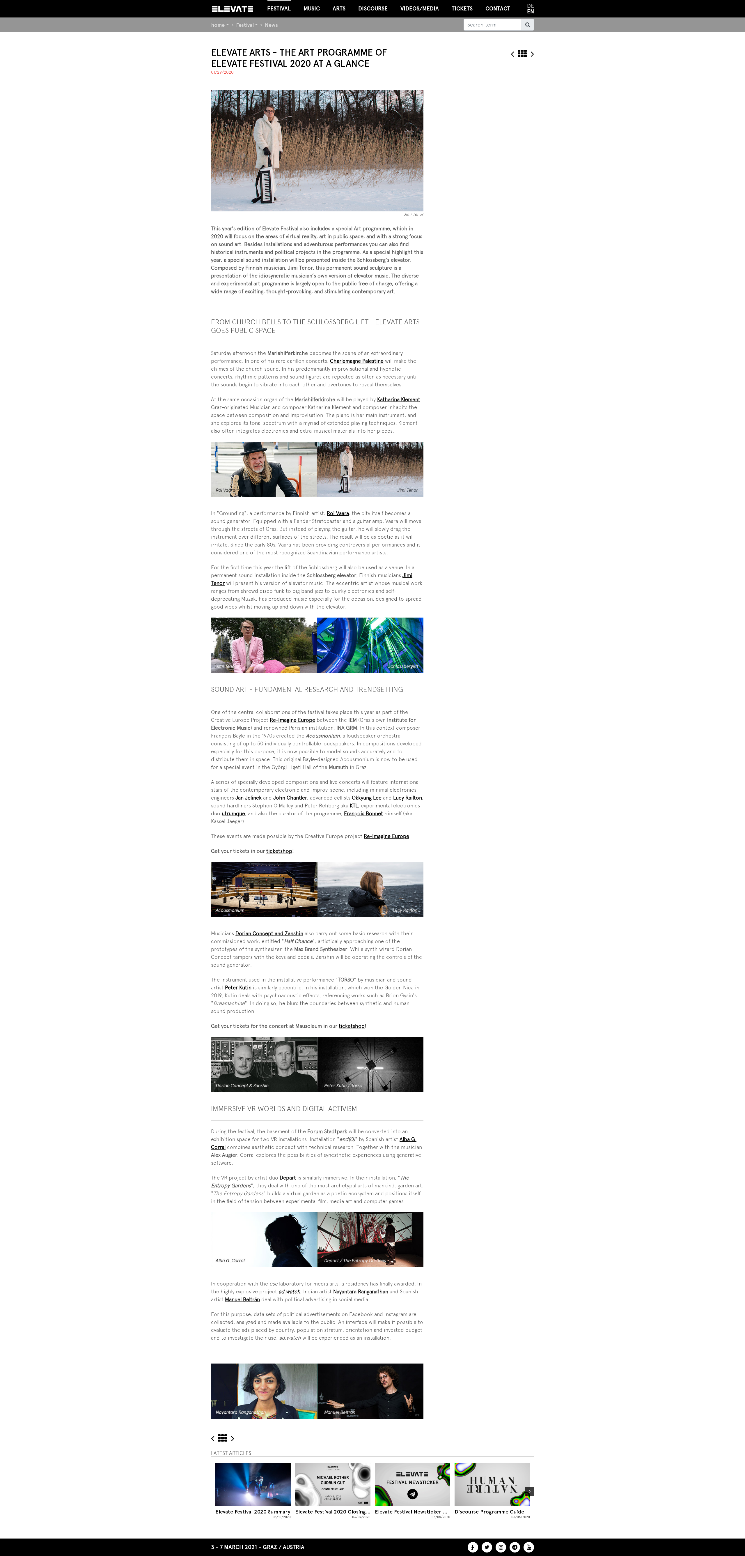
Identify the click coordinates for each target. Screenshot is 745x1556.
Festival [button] (279, 8)
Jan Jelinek (248, 798)
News (271, 25)
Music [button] (312, 8)
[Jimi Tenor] (317, 150)
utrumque (233, 813)
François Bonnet (363, 813)
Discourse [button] (373, 8)
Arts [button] (339, 8)
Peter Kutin (238, 987)
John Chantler (290, 798)
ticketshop (279, 851)
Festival (245, 25)
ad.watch (289, 1291)
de (530, 6)
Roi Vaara (338, 513)
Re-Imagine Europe (292, 720)
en (530, 11)
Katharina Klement (398, 399)
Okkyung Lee (367, 798)
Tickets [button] (462, 8)
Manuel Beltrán (242, 1299)
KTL (354, 805)
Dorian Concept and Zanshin (269, 933)
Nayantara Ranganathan (360, 1291)
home (218, 25)
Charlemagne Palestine (357, 361)
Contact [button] (497, 8)
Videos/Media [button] (419, 8)
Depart (288, 1178)
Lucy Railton (407, 798)
